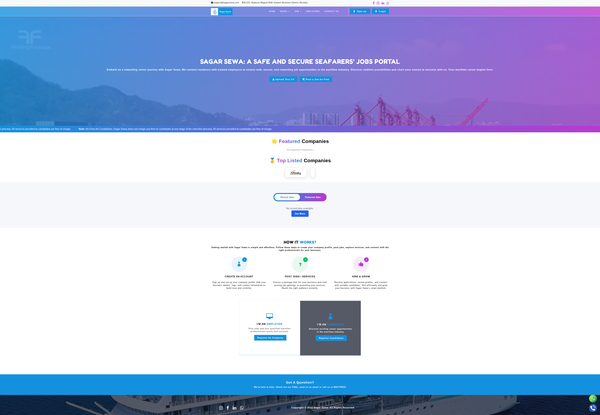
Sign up (361, 11)
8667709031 (340, 387)
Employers (313, 11)
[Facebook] (374, 3)
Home (272, 11)
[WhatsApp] (387, 3)
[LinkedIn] (383, 3)
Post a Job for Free (317, 79)
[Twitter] (221, 408)
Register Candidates (331, 338)
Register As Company (270, 337)
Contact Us (331, 11)
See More (300, 213)
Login (382, 11)
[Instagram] (378, 3)
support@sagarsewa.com (226, 2)
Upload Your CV (284, 79)
